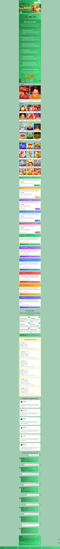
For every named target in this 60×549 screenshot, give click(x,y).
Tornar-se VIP (38, 220)
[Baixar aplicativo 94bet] (30, 8)
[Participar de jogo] (59, 543)
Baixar (39, 0)
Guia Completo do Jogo (30, 335)
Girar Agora (38, 208)
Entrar (36, 2)
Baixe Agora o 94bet (30, 75)
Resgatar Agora (37, 185)
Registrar (39, 2)
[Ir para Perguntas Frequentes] (59, 540)
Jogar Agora (38, 232)
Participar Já (38, 197)
